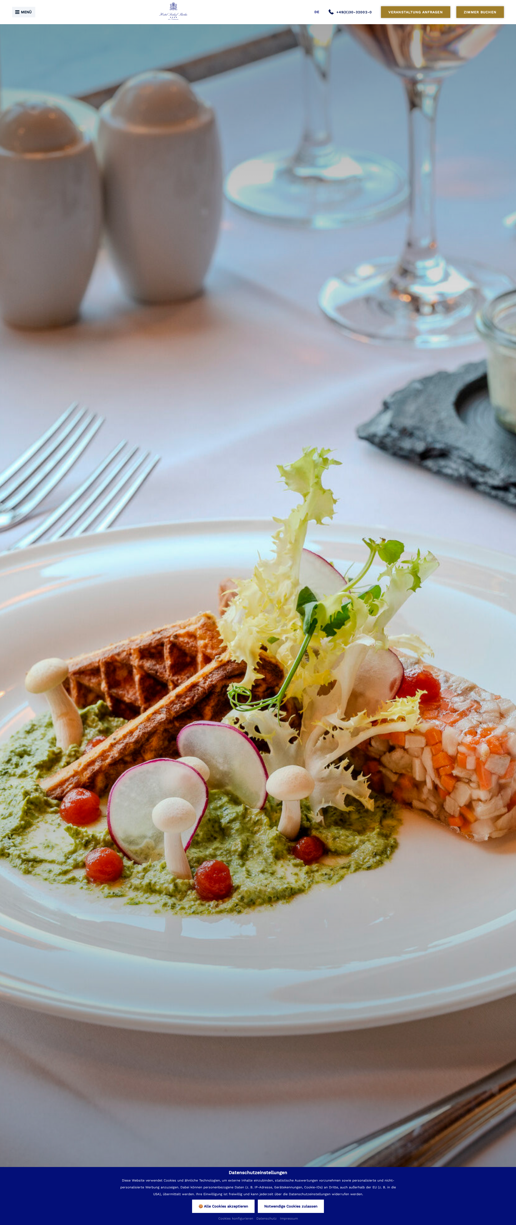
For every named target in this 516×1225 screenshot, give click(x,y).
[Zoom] (258, 623)
